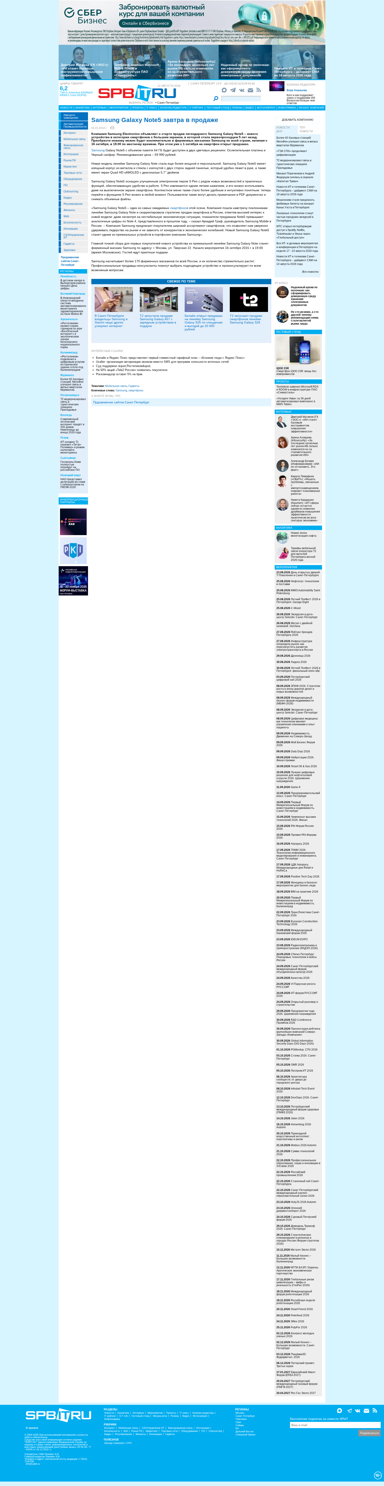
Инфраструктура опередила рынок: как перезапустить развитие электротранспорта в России (294, 646)
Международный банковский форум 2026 (294, 932)
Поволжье (241, 1419)
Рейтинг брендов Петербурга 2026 (294, 634)
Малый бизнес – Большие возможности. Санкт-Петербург (295, 1345)
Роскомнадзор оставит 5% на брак (119, 374)
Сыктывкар (68, 457)
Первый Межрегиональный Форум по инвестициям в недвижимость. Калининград (295, 902)
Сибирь (240, 1425)
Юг (237, 1428)
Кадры (68, 197)
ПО (66, 185)
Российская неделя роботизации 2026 (295, 1302)
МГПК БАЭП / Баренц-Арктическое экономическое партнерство (297, 1270)
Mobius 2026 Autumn (303, 1145)
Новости (66, 107)
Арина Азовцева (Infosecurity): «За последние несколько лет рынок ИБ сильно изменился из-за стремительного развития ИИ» (192, 68)
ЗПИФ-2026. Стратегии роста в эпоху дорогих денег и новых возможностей (298, 688)
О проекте (32, 1428)
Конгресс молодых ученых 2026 (295, 1335)
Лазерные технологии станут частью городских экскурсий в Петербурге (295, 217)
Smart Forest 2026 (302, 1309)
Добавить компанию (297, 119)
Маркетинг (70, 166)
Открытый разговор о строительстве (297, 1003)
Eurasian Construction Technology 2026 (297, 923)
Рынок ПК (70, 160)
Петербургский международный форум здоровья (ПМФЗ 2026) (297, 1109)
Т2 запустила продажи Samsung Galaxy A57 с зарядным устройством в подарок (158, 321)
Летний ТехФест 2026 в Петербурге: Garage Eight (298, 601)
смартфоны (135, 390)
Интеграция (71, 154)
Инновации (71, 228)
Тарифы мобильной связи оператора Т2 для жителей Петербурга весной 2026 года (303, 554)
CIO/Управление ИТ (74, 236)
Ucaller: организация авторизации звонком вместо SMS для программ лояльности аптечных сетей (162, 361)
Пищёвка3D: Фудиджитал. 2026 (291, 1356)
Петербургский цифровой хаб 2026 (293, 678)
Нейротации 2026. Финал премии (295, 759)
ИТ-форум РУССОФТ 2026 (296, 994)
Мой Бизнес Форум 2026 (295, 744)
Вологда (66, 415)
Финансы (69, 210)
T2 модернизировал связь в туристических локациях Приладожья (73, 404)
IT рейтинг (196, 107)
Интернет (70, 133)
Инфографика (287, 107)
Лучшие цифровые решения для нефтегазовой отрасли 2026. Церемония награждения (295, 777)
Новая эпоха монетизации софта (303, 534)
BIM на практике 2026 (304, 891)
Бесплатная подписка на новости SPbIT (319, 1418)
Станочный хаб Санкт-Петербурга (298, 1183)
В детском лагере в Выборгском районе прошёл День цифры (73, 284)
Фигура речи (160, 1416)
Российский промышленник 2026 (290, 1174)
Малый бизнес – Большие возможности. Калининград (293, 1258)
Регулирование (73, 204)
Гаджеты (69, 243)
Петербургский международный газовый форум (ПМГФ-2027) (296, 1384)
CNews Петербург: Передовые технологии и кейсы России (296, 957)
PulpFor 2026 (299, 1327)
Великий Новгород (72, 293)
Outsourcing (71, 191)
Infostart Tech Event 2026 (295, 1090)
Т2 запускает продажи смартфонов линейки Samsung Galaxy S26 (246, 319)
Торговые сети (73, 172)
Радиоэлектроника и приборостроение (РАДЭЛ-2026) (297, 947)
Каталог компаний (311, 107)
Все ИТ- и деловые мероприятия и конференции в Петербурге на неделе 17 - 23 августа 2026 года (297, 247)
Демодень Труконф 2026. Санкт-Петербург (295, 1227)
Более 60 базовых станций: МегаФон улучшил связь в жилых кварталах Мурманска (72, 384)
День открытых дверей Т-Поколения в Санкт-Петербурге (298, 574)
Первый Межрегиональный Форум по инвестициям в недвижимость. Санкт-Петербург (295, 807)
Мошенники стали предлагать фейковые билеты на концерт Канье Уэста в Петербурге (295, 203)
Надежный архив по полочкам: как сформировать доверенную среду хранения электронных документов (245, 70)
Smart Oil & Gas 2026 (304, 766)
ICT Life (123, 1416)
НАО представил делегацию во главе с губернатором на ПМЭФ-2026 (72, 483)
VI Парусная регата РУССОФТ (296, 985)
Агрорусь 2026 (300, 843)
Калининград (69, 352)
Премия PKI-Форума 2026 (296, 836)
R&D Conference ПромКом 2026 (294, 1021)
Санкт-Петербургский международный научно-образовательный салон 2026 (297, 1192)
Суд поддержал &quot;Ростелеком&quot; (123, 366)
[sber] (192, 22)
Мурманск (67, 375)
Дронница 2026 (300, 655)
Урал (238, 1422)
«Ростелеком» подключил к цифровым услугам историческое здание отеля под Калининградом (72, 363)
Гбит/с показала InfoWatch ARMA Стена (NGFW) (76, 94)
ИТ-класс (281, 283)
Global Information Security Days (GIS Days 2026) (295, 1042)
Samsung (98, 150)
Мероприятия (118, 107)
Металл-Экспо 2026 (303, 1249)
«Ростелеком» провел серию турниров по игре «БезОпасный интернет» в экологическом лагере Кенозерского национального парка (71, 335)
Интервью (99, 107)
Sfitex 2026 (297, 1321)
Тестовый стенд (217, 107)
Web (66, 216)
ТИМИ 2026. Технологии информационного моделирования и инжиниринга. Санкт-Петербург (296, 854)
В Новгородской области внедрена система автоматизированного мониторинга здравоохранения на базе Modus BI (74, 305)
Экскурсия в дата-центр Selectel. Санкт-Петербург (297, 616)
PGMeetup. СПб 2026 (304, 1049)
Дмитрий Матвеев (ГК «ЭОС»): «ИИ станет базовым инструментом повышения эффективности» (85, 70)
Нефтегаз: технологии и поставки (297, 583)
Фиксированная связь (73, 146)
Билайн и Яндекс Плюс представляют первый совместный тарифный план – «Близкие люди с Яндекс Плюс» (170, 357)
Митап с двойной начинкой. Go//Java (294, 625)
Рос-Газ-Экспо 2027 (303, 1393)
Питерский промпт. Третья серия (295, 1365)
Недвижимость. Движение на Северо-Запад (294, 735)
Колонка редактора (301, 84)
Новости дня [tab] (283, 129)
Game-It (295, 787)
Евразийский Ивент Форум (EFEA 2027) (296, 1374)
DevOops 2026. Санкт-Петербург (297, 1099)
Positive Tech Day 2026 (305, 876)
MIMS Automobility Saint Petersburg (298, 592)
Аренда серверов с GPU (118, 1443)
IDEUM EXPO (299, 939)
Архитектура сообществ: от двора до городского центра (291, 1079)
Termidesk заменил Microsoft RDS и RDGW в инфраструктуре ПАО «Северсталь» (136, 70)
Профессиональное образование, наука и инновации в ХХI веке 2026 (298, 1163)
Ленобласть (68, 276)
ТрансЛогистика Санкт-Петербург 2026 (298, 914)
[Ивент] (73, 521)
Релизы (237, 107)
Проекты (138, 107)
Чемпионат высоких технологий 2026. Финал (296, 818)
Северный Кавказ (245, 1434)
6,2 (64, 88)
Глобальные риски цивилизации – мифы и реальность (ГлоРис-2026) (295, 1282)
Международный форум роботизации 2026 (294, 1293)
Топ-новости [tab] (306, 129)
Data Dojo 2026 (300, 751)
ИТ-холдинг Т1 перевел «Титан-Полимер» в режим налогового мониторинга (72, 447)
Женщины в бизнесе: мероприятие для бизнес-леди (297, 884)
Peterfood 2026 (300, 1315)
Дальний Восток (245, 1431)
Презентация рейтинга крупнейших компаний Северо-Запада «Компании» (298, 1031)
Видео (249, 107)
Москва (240, 1413)
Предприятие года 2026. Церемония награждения (296, 1012)
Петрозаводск (69, 395)
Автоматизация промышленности (75, 125)
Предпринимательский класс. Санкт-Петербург (298, 795)
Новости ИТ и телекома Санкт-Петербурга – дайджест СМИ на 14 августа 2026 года (296, 260)
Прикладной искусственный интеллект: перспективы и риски (293, 1136)
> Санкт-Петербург (167, 102)
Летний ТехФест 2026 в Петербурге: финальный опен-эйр (298, 669)
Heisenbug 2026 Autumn (293, 1126)
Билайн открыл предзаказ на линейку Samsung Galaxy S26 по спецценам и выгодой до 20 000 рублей (203, 322)
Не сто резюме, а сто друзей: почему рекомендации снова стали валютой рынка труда (304, 317)
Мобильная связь (75, 139)
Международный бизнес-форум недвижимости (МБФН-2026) (295, 700)
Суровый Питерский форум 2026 (296, 1218)
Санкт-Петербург (245, 1416)
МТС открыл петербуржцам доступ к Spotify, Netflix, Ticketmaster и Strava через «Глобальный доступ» (293, 232)
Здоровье (70, 250)
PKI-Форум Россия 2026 (295, 827)
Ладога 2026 (299, 662)
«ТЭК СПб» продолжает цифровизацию (291, 153)
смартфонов (179, 208)
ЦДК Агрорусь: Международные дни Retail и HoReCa (294, 867)
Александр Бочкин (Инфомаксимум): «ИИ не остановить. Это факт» (305, 465)
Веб (126, 1431)
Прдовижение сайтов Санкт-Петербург (121, 402)
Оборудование (73, 179)
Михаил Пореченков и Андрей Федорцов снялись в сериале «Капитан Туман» (295, 177)
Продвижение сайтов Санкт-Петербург (70, 261)
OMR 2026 (297, 1064)
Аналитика (82, 107)
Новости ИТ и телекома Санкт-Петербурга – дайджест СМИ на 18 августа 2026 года (298, 72)
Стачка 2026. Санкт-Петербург (296, 1057)
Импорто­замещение (71, 116)
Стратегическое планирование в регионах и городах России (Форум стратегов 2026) (297, 1239)
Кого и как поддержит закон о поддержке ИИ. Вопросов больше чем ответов (301, 99)
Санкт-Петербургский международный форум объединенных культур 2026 (297, 969)
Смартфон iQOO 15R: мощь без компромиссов (296, 371)
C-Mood (296, 608)
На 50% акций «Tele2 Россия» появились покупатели (131, 370)
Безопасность (72, 222)
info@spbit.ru (33, 1464)
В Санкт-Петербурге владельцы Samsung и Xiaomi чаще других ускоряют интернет (111, 321)
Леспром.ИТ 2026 (302, 1070)
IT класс (151, 107)
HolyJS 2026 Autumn (303, 1202)
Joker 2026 (297, 1118)
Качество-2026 (300, 977)
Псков (64, 437)
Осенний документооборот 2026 (291, 1209)
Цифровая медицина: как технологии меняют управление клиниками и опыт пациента (297, 723)
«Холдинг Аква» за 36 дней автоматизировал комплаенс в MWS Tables (295, 401)
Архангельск (69, 319)
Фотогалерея (266, 107)
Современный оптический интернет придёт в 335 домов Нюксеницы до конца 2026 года (72, 426)
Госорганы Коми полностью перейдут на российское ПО (70, 465)
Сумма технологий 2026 (295, 1153)
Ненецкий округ (70, 475)
